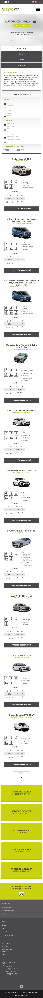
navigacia (9, 113)
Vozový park (21, 48)
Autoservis (5, 914)
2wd (8, 103)
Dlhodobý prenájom (8, 910)
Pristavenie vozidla (21, 793)
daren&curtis (24, 995)
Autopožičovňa (11, 41)
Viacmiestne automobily (13, 139)
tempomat (9, 115)
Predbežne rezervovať (21, 209)
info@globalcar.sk (11, 962)
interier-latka (10, 110)
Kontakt (4, 932)
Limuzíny (9, 142)
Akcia (8, 108)
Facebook (21, 986)
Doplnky (21, 59)
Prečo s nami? (21, 65)
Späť (40, 41)
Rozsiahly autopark (22, 812)
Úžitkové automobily (12, 136)
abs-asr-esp (10, 105)
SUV (8, 131)
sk (33, 2)
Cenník (21, 54)
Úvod (3, 41)
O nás (4, 925)
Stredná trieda (11, 126)
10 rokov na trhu (21, 831)
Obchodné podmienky (8, 935)
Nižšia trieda (10, 123)
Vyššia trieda (10, 129)
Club (3, 928)
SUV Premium (11, 134)
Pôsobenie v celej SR (21, 870)
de (40, 2)
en (36, 2)
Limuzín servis (6, 907)
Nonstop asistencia (21, 851)
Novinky (4, 921)
